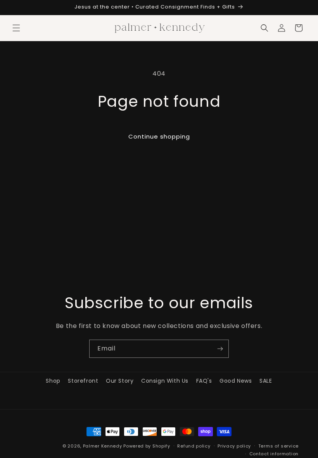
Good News (235, 381)
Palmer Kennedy (102, 446)
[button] (16, 27)
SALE (265, 381)
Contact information (274, 454)
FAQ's (204, 381)
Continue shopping (159, 136)
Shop (53, 381)
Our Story (119, 381)
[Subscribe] (219, 349)
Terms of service (278, 446)
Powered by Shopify (146, 446)
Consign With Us (164, 381)
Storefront (83, 381)
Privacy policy (234, 446)
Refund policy (193, 446)
